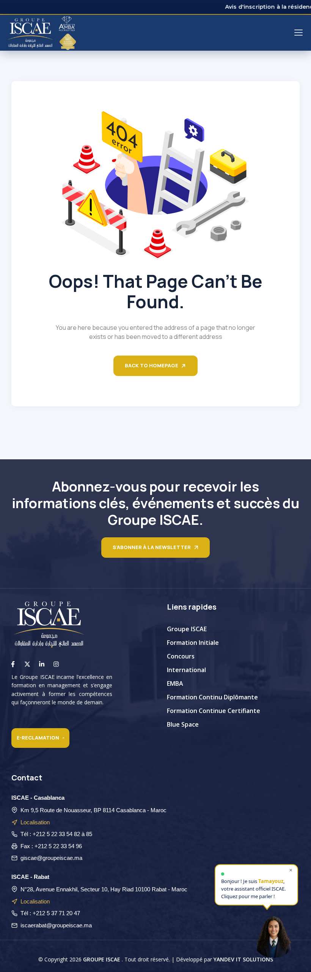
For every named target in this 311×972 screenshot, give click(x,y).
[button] (273, 934)
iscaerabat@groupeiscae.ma (56, 925)
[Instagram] (56, 664)
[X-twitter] (27, 664)
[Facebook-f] (13, 664)
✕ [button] (290, 869)
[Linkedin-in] (42, 664)
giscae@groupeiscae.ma (51, 858)
